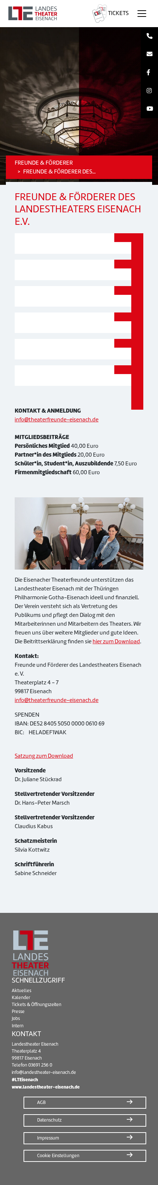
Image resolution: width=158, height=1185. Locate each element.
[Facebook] (149, 72)
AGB (41, 1102)
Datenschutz (49, 1120)
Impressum (48, 1138)
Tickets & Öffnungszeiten (36, 1004)
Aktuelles (21, 991)
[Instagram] (149, 91)
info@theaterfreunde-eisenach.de (56, 419)
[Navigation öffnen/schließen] (142, 13)
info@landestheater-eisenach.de (44, 1072)
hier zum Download (116, 641)
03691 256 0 (40, 1065)
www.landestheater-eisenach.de (46, 1087)
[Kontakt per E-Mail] (149, 54)
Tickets (118, 13)
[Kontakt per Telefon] (149, 36)
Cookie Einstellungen (58, 1156)
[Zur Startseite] (44, 13)
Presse (18, 1011)
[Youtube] (149, 109)
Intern (18, 1026)
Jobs (16, 1018)
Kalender (21, 998)
